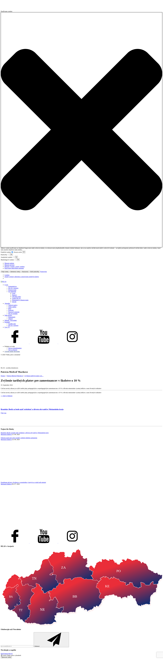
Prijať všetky (5, 271)
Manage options (9, 263)
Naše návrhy (8, 315)
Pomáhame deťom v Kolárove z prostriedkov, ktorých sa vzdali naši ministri (23, 482)
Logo (13, 293)
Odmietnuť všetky (15, 271)
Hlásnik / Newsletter (11, 320)
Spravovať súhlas (6, 657)
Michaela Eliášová (6, 434)
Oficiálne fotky (16, 296)
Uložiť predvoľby (34, 271)
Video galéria (12, 307)
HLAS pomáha (12, 313)
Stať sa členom (12, 350)
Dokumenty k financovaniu (20, 300)
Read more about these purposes (14, 268)
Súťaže (14, 302)
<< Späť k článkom (6, 396)
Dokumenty (11, 317)
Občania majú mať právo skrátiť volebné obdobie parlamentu (19, 438)
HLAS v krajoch (13, 288)
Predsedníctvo (12, 286)
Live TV (7, 327)
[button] (81, 129)
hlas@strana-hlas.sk (7, 653)
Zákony (10, 319)
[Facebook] (15, 343)
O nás (6, 285)
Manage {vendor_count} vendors (15, 266)
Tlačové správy (12, 305)
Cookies (7, 275)
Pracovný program (13, 312)
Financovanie (12, 290)
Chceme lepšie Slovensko (12, 351)
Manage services (9, 265)
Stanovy (14, 295)
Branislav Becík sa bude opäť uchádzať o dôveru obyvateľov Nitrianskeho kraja (25, 433)
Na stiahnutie (12, 291)
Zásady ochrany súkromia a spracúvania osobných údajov (22, 276)
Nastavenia (25, 271)
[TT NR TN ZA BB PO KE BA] (81, 625)
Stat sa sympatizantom (15, 348)
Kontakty (7, 322)
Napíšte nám (12, 324)
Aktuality (7, 303)
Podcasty (11, 310)
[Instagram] (72, 343)
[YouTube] (43, 343)
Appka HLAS (16, 298)
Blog (9, 308)
